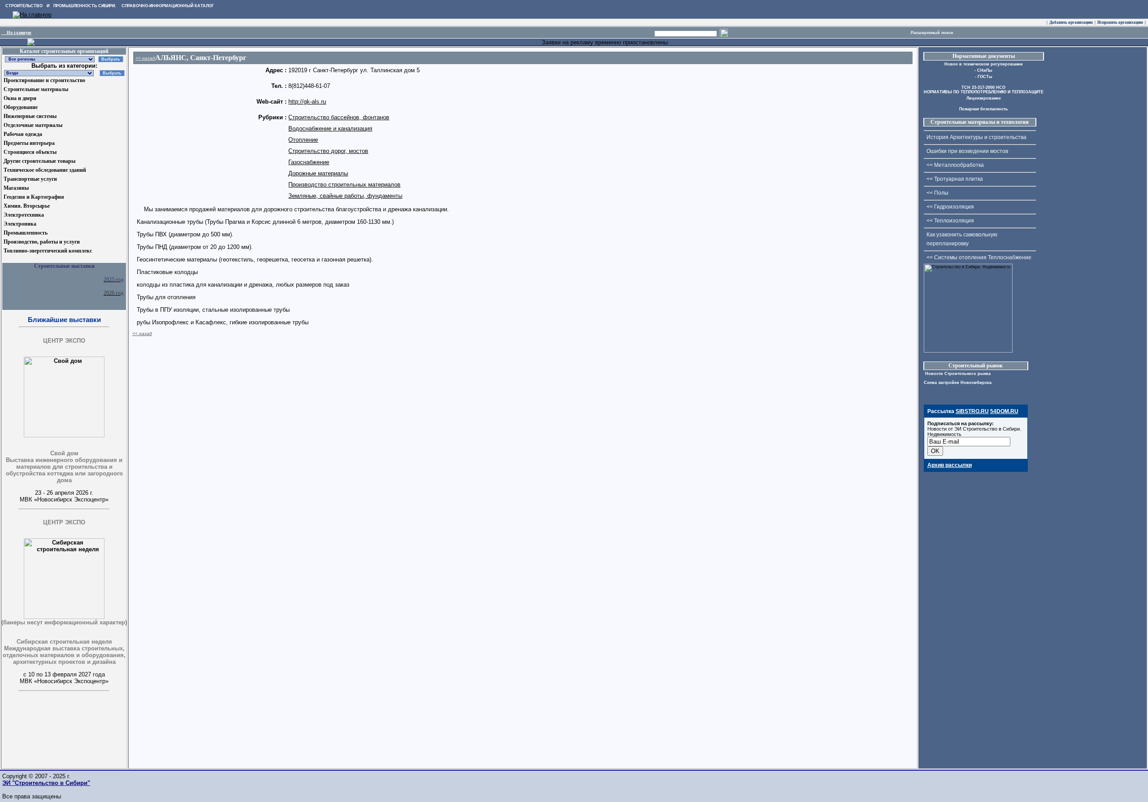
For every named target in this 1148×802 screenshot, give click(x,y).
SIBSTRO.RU (972, 411)
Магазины (16, 188)
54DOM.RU (1004, 411)
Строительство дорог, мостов (328, 151)
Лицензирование (983, 98)
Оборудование (21, 107)
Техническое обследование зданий (45, 170)
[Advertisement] (46, 748)
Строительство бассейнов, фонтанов (338, 117)
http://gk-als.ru (307, 101)
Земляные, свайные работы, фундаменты (345, 195)
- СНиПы (983, 70)
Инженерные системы (30, 116)
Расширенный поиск (932, 33)
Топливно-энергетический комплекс (48, 251)
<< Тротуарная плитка (954, 179)
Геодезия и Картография (34, 197)
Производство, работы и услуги (42, 242)
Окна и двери (20, 98)
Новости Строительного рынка (957, 373)
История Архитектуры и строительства (976, 137)
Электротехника (24, 215)
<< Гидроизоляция (950, 207)
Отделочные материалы (33, 125)
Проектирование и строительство (44, 80)
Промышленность (26, 233)
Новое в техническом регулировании (983, 64)
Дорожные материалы (318, 173)
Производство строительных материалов (344, 184)
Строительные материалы (36, 89)
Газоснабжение (308, 162)
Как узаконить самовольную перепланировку (961, 239)
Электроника (20, 224)
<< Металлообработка (955, 165)
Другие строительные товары (39, 161)
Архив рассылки (949, 465)
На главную (16, 32)
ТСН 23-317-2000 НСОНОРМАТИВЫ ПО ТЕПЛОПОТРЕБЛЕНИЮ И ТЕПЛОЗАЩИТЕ (984, 89)
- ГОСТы (983, 76)
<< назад (145, 58)
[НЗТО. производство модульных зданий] (31, 43)
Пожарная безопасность (983, 109)
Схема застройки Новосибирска (957, 382)
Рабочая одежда (23, 134)
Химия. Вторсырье (27, 206)
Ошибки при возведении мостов (967, 151)
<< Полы (937, 193)
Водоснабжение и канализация (330, 128)
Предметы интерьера (29, 143)
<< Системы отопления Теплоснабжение (978, 257)
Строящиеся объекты (30, 152)
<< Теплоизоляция (950, 221)
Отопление (303, 139)
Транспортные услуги (30, 179)
